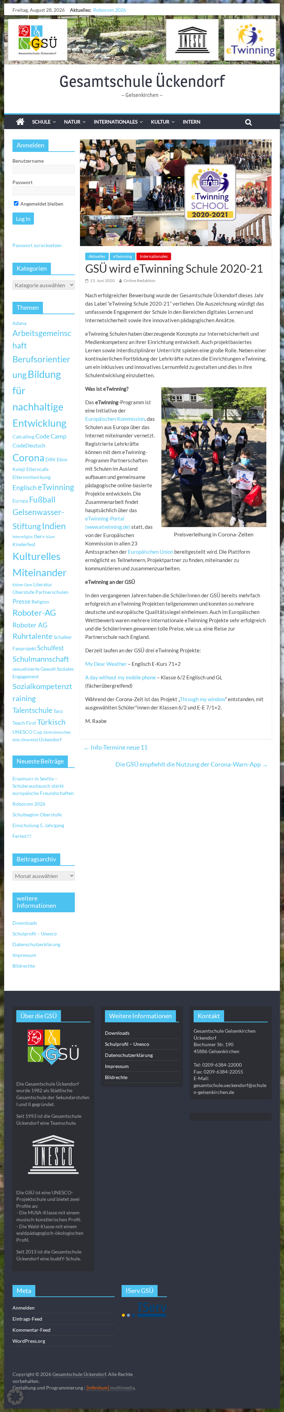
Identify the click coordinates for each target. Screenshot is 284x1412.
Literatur (42, 584)
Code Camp (50, 436)
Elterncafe (37, 469)
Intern (192, 122)
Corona (28, 457)
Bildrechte (23, 966)
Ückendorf (50, 739)
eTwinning (122, 256)
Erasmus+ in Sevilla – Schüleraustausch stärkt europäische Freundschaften (43, 786)
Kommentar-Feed (31, 1330)
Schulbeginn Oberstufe (117, 10)
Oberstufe (23, 592)
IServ (39, 536)
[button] (15, 1397)
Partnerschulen (52, 592)
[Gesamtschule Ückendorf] (141, 40)
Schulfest (50, 648)
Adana (19, 323)
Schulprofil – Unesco (34, 933)
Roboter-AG (34, 612)
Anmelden (23, 1308)
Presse (21, 601)
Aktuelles (97, 256)
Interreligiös (22, 536)
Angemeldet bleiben (41, 204)
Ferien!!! (22, 836)
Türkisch (51, 721)
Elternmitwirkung (31, 477)
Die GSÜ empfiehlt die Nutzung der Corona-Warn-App (191, 764)
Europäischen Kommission (115, 419)
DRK (50, 459)
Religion (40, 602)
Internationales (115, 122)
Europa (20, 501)
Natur (72, 122)
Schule (41, 122)
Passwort (22, 182)
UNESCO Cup (27, 732)
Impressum (24, 955)
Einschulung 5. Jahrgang (38, 825)
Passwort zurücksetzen (37, 245)
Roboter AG (29, 625)
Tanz (58, 711)
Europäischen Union (150, 552)
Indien (54, 526)
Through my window (202, 699)
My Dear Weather (106, 664)
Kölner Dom (22, 584)
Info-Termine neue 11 (115, 747)
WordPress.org (28, 1341)
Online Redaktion (140, 280)
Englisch (24, 487)
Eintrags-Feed (27, 1319)
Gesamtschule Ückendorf (141, 81)
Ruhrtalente (32, 636)
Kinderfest (23, 544)
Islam (50, 536)
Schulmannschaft (40, 658)
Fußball (42, 499)
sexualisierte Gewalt (34, 669)
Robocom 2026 (28, 804)
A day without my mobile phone (120, 677)
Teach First (24, 723)
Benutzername (28, 161)
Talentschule (32, 710)
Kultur (160, 122)
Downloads (24, 923)
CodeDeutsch (28, 445)
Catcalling (23, 437)
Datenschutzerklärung (36, 944)
